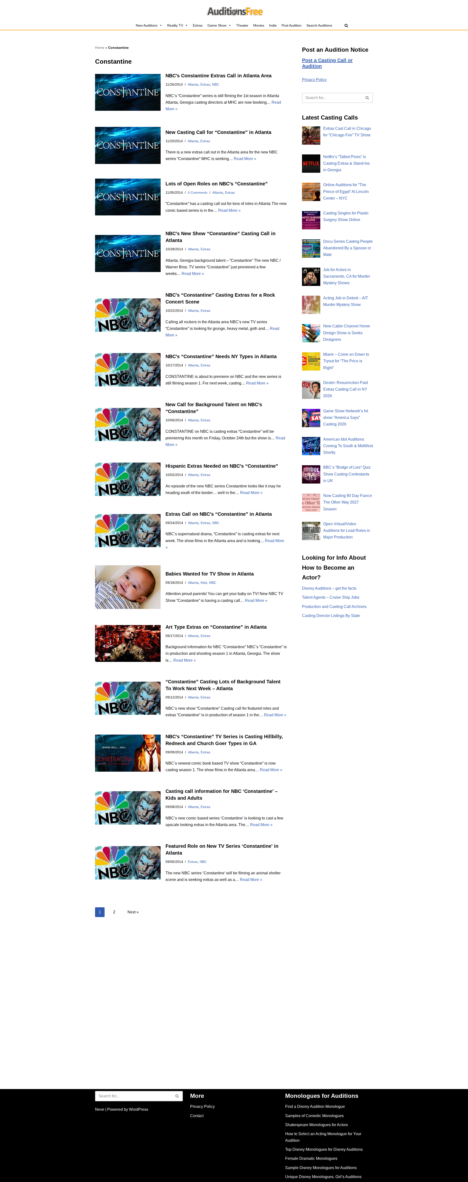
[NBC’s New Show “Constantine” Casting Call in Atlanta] (128, 253)
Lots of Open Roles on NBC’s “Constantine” (217, 183)
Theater (242, 25)
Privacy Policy (314, 80)
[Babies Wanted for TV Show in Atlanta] (128, 587)
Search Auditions (319, 25)
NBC (215, 84)
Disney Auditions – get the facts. (329, 588)
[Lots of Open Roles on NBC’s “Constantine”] (128, 197)
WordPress (138, 1109)
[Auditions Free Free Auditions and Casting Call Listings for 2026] (234, 10)
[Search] (346, 25)
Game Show (216, 25)
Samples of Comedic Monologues (314, 1116)
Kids (204, 583)
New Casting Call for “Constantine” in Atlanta (218, 132)
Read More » (245, 159)
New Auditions (146, 25)
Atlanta (193, 84)
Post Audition (292, 25)
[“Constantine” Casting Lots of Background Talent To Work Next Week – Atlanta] (128, 698)
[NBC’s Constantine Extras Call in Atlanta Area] (128, 92)
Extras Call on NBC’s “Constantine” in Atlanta (219, 514)
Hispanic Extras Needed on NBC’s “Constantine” (222, 466)
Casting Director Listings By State (331, 616)
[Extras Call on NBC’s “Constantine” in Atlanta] (128, 530)
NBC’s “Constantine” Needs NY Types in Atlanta (221, 356)
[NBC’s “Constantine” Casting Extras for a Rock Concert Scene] (128, 315)
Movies (258, 25)
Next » (133, 912)
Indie (273, 25)
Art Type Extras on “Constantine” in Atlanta (216, 627)
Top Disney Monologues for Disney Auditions (324, 1149)
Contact (197, 1116)
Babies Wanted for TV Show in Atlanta (210, 573)
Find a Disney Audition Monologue (315, 1106)
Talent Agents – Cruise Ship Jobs (330, 597)
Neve (99, 1109)
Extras (198, 25)
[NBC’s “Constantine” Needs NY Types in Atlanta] (128, 369)
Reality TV (175, 25)
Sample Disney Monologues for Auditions (321, 1168)
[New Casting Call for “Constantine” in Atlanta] (128, 145)
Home (99, 48)
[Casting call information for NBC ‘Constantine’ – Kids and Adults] (128, 808)
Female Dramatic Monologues (311, 1158)
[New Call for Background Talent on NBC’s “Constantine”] (128, 424)
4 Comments (197, 192)
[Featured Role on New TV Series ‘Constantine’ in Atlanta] (128, 862)
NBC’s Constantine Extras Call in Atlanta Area (219, 75)
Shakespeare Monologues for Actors (316, 1125)
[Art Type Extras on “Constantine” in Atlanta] (128, 643)
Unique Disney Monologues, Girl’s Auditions (323, 1177)
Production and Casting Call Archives (334, 607)
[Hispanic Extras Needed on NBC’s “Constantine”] (128, 479)
